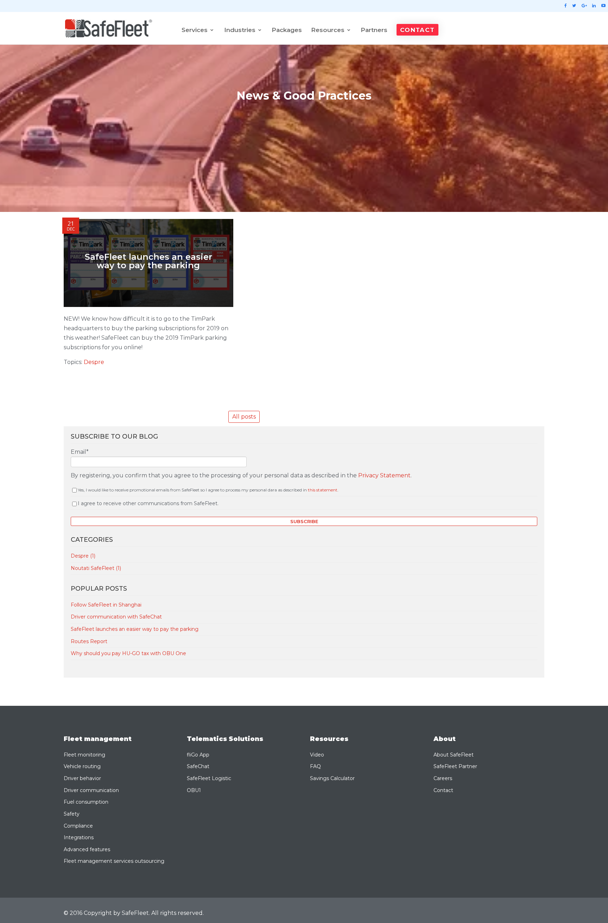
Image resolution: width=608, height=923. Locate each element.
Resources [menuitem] (327, 29)
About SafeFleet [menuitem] (453, 755)
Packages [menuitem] (287, 29)
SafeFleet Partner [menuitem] (455, 766)
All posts (244, 416)
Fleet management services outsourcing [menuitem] (114, 861)
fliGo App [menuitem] (198, 755)
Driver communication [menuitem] (91, 790)
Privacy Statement (384, 475)
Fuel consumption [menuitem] (86, 802)
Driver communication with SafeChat (116, 617)
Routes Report (89, 641)
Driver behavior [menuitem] (82, 778)
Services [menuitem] (195, 29)
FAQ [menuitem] (315, 766)
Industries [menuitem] (239, 29)
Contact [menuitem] (417, 29)
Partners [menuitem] (374, 29)
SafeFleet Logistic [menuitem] (209, 778)
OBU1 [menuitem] (194, 790)
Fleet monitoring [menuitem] (84, 755)
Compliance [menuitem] (78, 826)
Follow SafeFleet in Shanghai (106, 605)
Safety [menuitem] (72, 814)
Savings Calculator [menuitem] (332, 778)
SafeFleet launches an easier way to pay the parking (134, 629)
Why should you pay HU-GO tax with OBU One (128, 653)
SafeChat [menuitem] (198, 766)
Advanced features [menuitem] (87, 849)
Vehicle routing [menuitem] (82, 766)
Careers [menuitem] (442, 778)
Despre (94, 362)
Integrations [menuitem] (79, 837)
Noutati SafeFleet (96, 568)
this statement (322, 489)
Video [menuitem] (317, 755)
